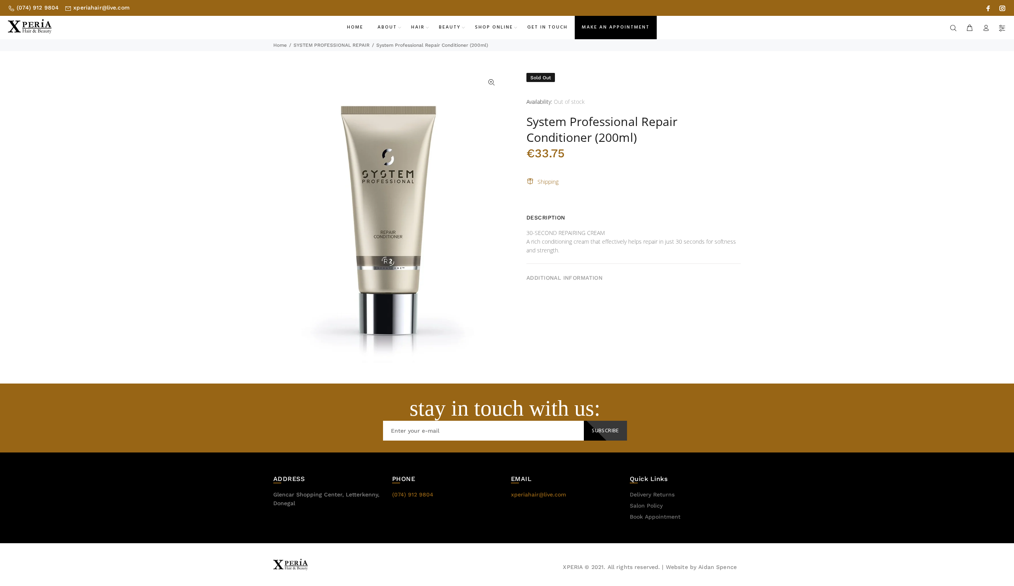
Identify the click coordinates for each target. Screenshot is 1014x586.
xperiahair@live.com (101, 7)
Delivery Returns (652, 494)
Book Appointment (655, 516)
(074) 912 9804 (38, 7)
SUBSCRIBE (605, 430)
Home (280, 45)
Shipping (547, 181)
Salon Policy (646, 505)
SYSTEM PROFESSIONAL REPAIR (332, 45)
